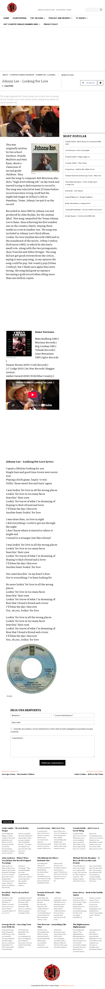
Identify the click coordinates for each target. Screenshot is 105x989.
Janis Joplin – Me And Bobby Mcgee (15, 829)
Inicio (5, 75)
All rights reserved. (67, 985)
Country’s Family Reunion (22, 75)
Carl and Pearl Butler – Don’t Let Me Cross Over (83, 209)
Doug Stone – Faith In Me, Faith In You (79, 169)
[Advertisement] (52, 47)
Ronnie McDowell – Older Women (49, 893)
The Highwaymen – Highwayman (82, 925)
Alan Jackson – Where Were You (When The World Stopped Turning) (16, 860)
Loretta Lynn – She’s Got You (51, 828)
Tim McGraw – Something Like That (51, 925)
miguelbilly (8, 86)
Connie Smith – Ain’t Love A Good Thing (86, 829)
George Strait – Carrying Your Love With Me (16, 925)
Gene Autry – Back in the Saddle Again (88, 893)
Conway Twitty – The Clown (76, 163)
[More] (100, 82)
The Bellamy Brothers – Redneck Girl (48, 859)
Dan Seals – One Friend (73, 191)
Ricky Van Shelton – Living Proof (77, 203)
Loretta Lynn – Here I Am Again (77, 150)
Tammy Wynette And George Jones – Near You (83, 175)
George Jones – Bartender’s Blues (18, 774)
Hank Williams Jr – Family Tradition (78, 197)
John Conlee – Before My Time (88, 774)
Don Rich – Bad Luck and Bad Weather (15, 893)
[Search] (101, 10)
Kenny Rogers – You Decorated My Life (80, 216)
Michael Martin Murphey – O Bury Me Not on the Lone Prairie (86, 860)
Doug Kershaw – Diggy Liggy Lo (77, 157)
